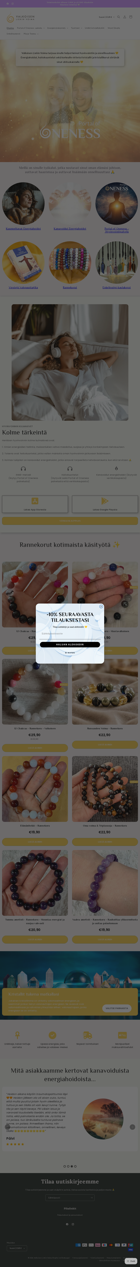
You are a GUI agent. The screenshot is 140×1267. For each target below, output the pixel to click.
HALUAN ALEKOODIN (70, 644)
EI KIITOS (70, 653)
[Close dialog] (101, 606)
